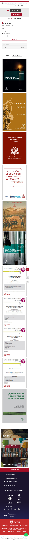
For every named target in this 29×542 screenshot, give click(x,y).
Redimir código (15, 10)
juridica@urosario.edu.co (24, 537)
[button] (15, 68)
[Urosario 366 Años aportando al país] (19, 502)
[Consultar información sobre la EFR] (9, 498)
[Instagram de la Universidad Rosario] (11, 509)
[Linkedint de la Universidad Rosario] (19, 509)
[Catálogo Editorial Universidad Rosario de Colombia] (14, 3)
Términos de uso (10, 531)
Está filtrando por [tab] (7, 25)
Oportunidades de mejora (21, 531)
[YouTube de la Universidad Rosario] (15, 509)
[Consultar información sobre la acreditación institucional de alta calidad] (19, 495)
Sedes (3, 531)
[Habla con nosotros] (26, 534)
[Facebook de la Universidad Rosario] (4, 509)
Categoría (6, 44)
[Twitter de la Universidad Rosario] (8, 509)
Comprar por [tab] (7, 23)
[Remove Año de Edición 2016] (6, 36)
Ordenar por (8, 55)
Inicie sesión (17, 14)
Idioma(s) (5, 47)
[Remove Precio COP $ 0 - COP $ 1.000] (14, 31)
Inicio (9, 18)
